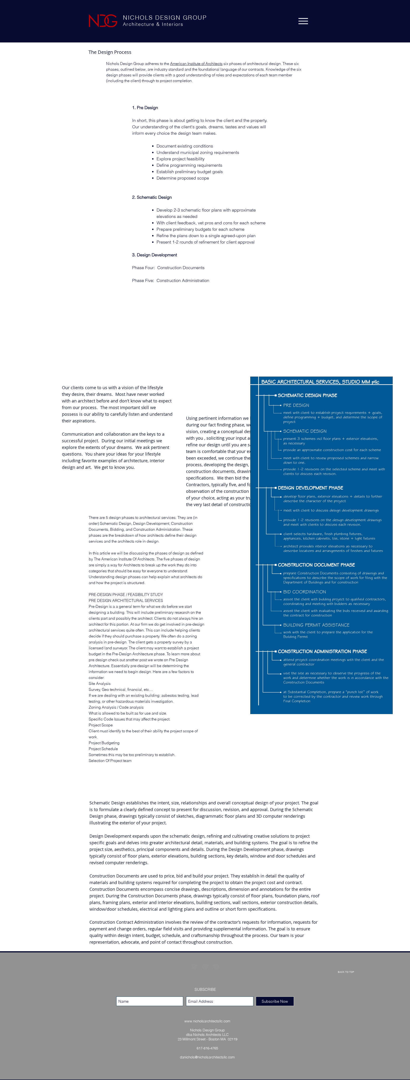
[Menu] (303, 21)
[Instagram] (205, 966)
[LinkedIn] (216, 966)
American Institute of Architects (196, 63)
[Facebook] (194, 966)
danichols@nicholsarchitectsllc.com (207, 1057)
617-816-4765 (207, 1048)
